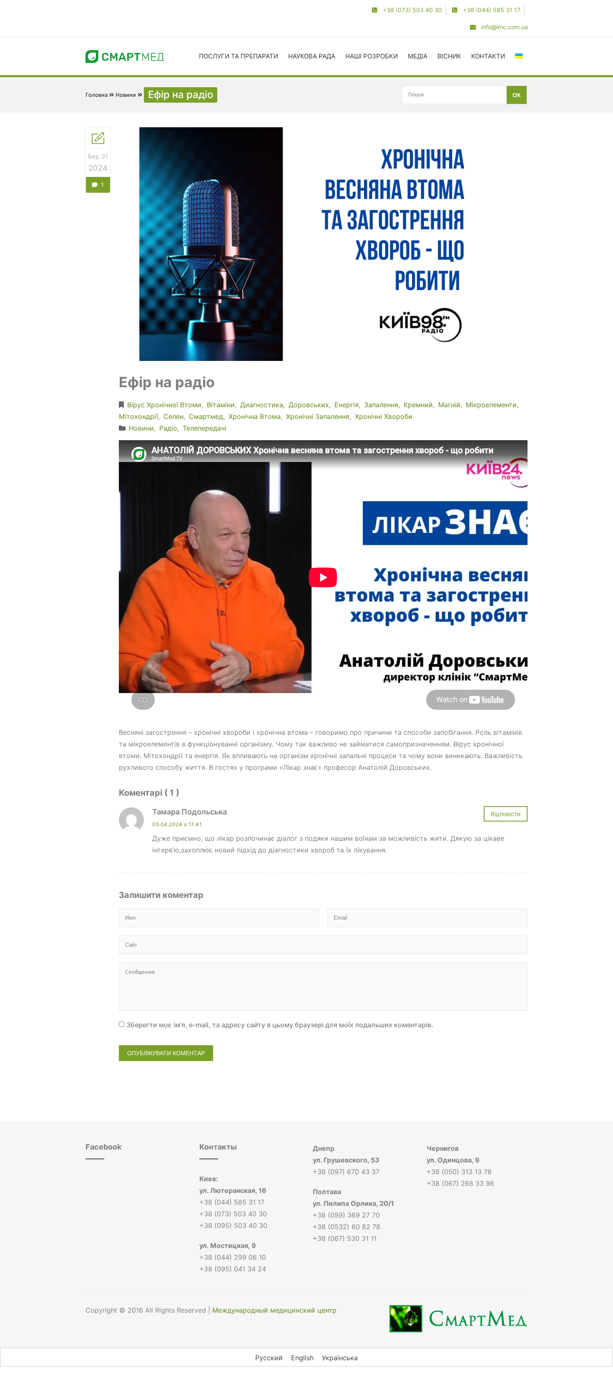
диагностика (261, 405)
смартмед (206, 416)
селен (173, 416)
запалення (381, 405)
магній (449, 405)
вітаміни (221, 405)
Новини (126, 94)
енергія (346, 405)
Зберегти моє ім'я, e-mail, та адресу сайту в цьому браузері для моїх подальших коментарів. (279, 1025)
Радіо (168, 428)
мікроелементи (491, 405)
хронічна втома (255, 416)
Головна (96, 94)
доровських (309, 405)
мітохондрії (138, 416)
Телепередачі (204, 428)
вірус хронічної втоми (164, 405)
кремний (418, 405)
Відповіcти (505, 813)
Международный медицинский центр (274, 1310)
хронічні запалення (317, 416)
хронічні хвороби (383, 416)
